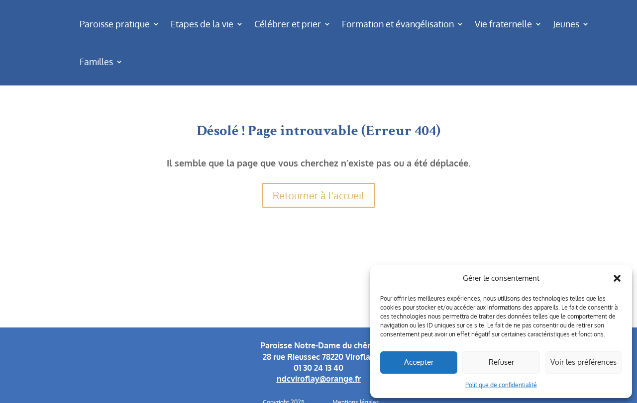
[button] (617, 278)
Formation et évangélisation (398, 23)
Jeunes (566, 23)
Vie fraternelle (503, 23)
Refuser (501, 362)
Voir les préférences (583, 362)
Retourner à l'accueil (318, 195)
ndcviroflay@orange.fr (319, 379)
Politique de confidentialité (501, 385)
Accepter (418, 362)
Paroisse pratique (115, 23)
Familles (96, 61)
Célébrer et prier (287, 23)
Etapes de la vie (202, 23)
